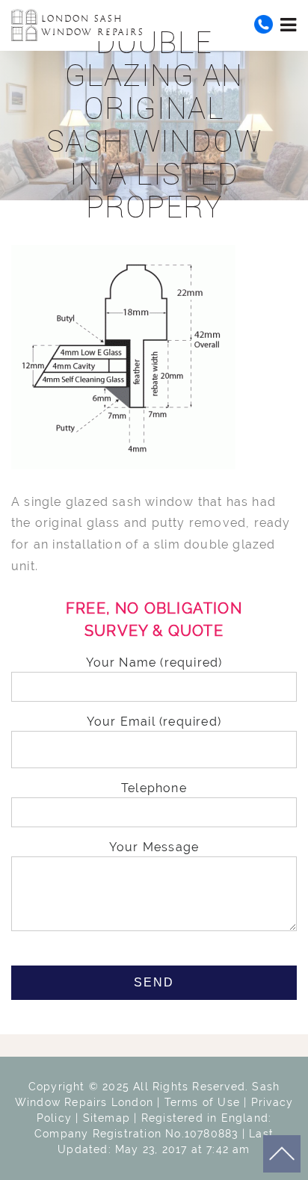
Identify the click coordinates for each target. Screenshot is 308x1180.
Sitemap (106, 1118)
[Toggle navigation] (288, 24)
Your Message (154, 847)
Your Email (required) (154, 721)
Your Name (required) (154, 662)
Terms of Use (202, 1102)
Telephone (154, 788)
